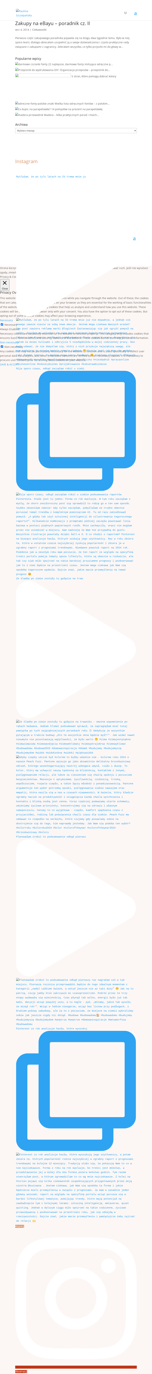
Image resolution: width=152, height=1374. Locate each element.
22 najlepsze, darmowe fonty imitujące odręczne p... (80, 64)
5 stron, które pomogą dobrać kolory (94, 76)
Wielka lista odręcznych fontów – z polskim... (82, 103)
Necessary (10, 324)
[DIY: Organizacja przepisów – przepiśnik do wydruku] (34, 70)
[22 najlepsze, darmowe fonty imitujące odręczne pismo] (31, 64)
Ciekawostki (39, 29)
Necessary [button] (6, 320)
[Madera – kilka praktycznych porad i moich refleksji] (29, 115)
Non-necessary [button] (9, 342)
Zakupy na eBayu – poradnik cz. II (52, 23)
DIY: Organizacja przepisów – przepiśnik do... (82, 70)
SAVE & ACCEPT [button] (9, 364)
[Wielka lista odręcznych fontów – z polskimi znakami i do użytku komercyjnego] (34, 103)
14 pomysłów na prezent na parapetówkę (77, 109)
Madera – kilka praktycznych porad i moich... (71, 115)
